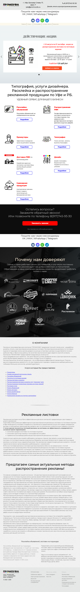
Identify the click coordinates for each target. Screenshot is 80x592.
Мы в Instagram (50, 574)
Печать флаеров (12, 393)
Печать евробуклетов (13, 391)
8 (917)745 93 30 (70, 3)
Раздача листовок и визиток (15, 380)
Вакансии (56, 24)
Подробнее (24, 119)
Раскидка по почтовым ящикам (16, 378)
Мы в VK (48, 576)
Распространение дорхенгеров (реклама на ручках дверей (25, 384)
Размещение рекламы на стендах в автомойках (21, 395)
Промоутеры (11, 372)
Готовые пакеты (46, 24)
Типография (37, 24)
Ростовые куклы (12, 386)
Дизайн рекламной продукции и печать (19, 374)
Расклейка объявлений (14, 376)
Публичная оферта (36, 574)
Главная (23, 24)
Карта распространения (38, 576)
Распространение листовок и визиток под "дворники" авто (25, 382)
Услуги (29, 24)
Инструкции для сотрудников (35, 581)
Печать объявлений (13, 388)
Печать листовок (12, 390)
